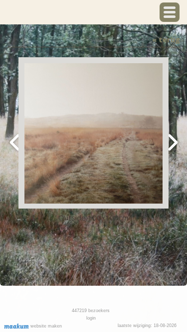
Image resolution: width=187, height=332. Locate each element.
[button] (169, 12)
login (91, 318)
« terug (166, 39)
